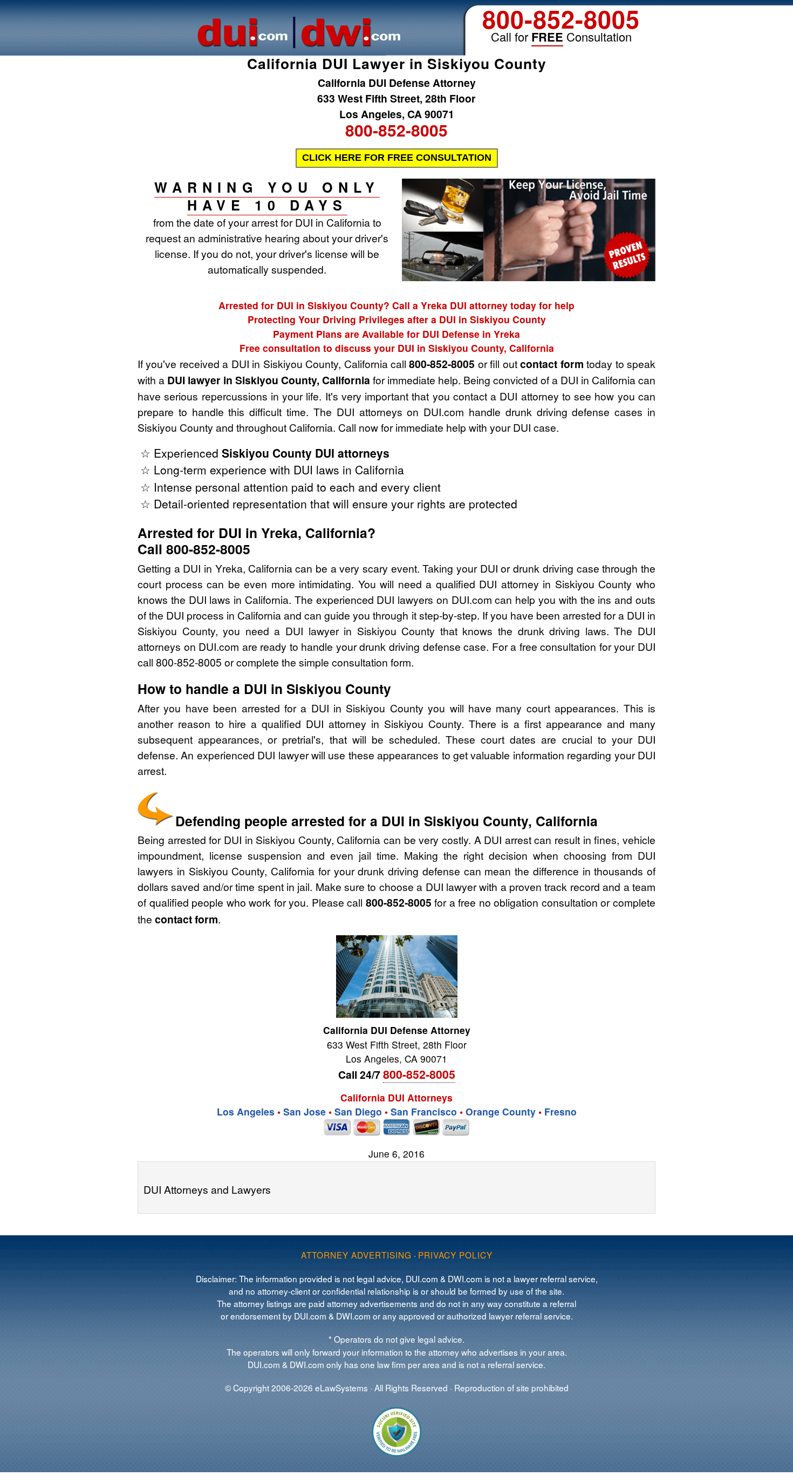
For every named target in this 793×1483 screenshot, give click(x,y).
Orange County (501, 1111)
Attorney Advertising (356, 1255)
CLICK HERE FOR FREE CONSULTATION (396, 157)
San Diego (358, 1111)
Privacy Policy (455, 1255)
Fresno (560, 1111)
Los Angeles (246, 1111)
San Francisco (424, 1111)
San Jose (304, 1111)
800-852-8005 (561, 18)
